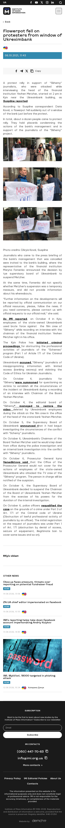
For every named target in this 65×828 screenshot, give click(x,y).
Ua (4, 2)
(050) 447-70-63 (30, 751)
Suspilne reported (15, 101)
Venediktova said (16, 462)
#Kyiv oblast (11, 556)
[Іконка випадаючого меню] (59, 11)
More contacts (31, 765)
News (6, 589)
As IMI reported (15, 319)
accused (26, 362)
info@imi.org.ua (30, 758)
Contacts (32, 784)
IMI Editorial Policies (35, 778)
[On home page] (10, 11)
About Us (55, 778)
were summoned (26, 382)
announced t (29, 426)
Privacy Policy (12, 778)
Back (7, 22)
